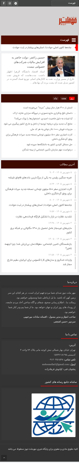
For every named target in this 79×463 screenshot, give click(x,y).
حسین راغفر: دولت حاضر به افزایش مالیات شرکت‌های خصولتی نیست (28, 62)
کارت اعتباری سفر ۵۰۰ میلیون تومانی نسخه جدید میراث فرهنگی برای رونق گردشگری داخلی (39, 137)
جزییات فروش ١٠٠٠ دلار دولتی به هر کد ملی (51, 129)
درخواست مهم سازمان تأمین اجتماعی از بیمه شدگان (47, 150)
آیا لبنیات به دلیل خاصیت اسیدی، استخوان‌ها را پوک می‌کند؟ (43, 119)
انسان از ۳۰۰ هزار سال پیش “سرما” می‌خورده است (47, 108)
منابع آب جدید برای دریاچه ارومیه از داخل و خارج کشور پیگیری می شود (38, 124)
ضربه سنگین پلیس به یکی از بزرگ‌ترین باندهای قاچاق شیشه (40, 177)
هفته (63, 98)
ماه (55, 98)
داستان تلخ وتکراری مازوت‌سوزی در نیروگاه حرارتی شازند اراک (42, 113)
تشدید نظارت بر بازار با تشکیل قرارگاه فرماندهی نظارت (44, 216)
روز (72, 98)
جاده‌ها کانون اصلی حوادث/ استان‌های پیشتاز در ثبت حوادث (42, 48)
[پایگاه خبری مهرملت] (58, 20)
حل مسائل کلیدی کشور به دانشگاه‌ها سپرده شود (49, 145)
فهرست (65, 40)
